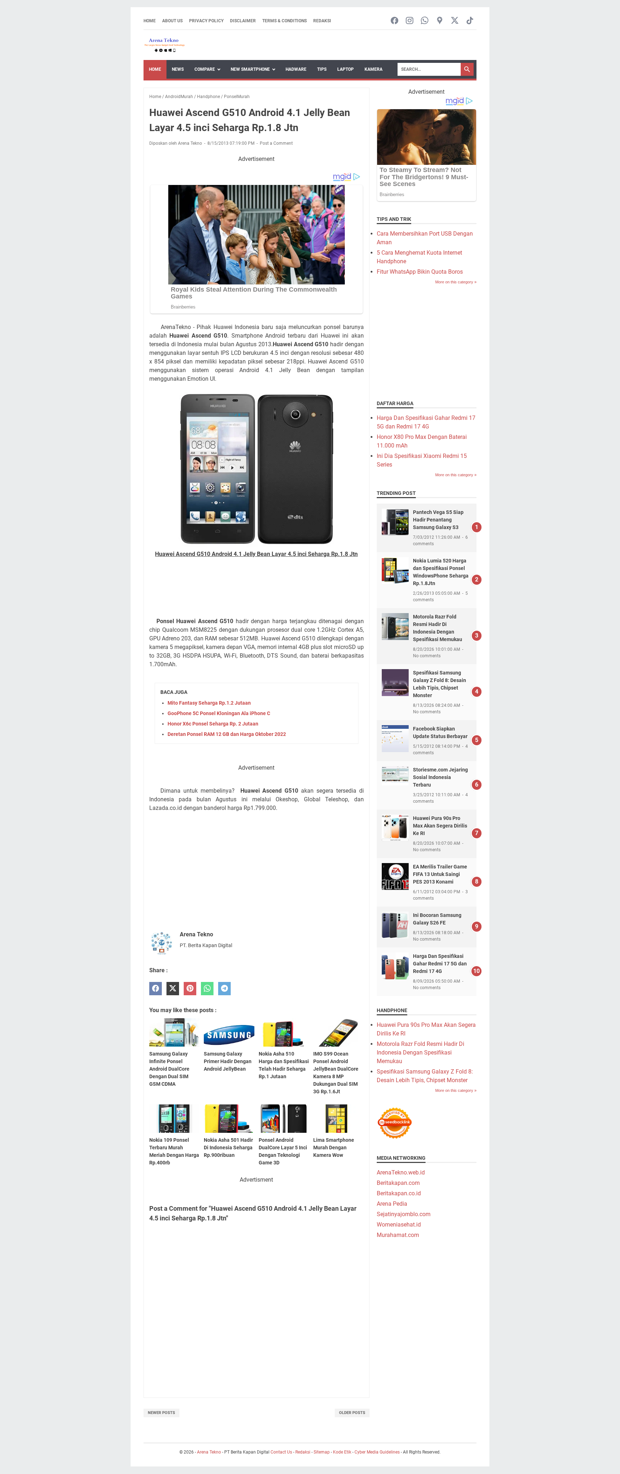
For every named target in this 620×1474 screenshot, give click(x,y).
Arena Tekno (209, 1452)
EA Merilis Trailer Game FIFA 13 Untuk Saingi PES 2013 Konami (440, 874)
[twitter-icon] (454, 21)
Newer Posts (161, 1412)
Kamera (373, 69)
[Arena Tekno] (165, 45)
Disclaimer (243, 20)
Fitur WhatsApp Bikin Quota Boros (420, 271)
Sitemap (322, 1452)
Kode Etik (342, 1452)
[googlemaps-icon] (439, 21)
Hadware (296, 69)
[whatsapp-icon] (424, 21)
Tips (322, 69)
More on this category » (455, 282)
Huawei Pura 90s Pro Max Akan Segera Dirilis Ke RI (440, 825)
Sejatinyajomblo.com (404, 1214)
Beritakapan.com (398, 1182)
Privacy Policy (206, 20)
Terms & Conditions (284, 20)
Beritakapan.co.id (399, 1193)
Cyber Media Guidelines (377, 1452)
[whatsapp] (207, 988)
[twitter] (172, 988)
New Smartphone (250, 69)
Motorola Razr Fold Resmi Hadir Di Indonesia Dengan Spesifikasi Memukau (420, 1052)
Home (150, 20)
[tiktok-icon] (469, 21)
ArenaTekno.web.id (401, 1172)
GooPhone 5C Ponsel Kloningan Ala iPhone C (219, 713)
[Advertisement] (256, 591)
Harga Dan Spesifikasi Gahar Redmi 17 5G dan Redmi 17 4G (440, 963)
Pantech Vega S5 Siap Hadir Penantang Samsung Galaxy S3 (438, 519)
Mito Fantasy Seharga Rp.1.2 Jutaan (209, 703)
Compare (204, 69)
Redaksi (322, 20)
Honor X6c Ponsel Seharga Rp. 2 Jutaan (213, 724)
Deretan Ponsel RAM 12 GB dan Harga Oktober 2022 (227, 734)
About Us (172, 20)
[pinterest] (190, 988)
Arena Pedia (392, 1203)
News (178, 69)
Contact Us (281, 1452)
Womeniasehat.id (399, 1224)
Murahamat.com (398, 1235)
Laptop (345, 69)
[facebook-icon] (394, 21)
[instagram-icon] (409, 21)
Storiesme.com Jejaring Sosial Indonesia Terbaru (440, 777)
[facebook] (155, 988)
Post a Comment (276, 143)
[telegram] (224, 988)
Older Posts (352, 1412)
